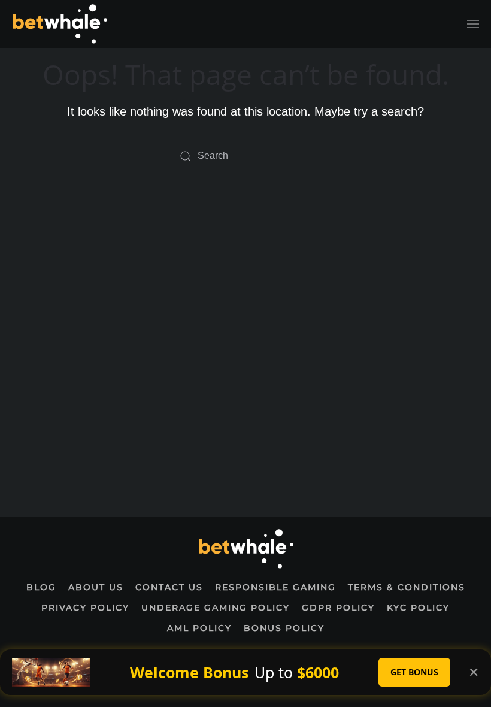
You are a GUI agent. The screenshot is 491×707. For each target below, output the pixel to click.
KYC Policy (418, 607)
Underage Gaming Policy (215, 607)
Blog (41, 587)
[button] (473, 24)
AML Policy (199, 628)
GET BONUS (414, 672)
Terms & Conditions (406, 587)
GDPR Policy (338, 607)
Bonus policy (284, 628)
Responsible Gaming (275, 587)
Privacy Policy (85, 607)
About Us (95, 587)
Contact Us (169, 587)
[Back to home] (59, 24)
